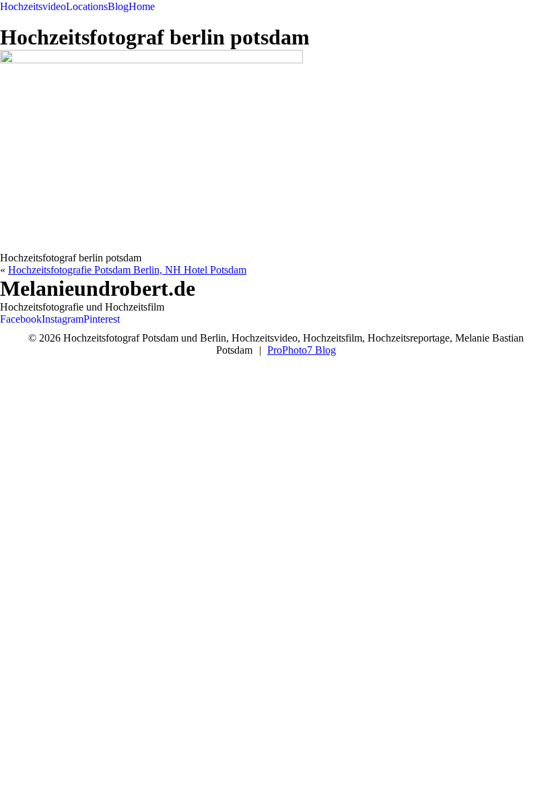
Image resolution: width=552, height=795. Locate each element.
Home (142, 6)
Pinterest (101, 319)
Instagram (62, 319)
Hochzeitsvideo (33, 6)
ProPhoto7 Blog (301, 350)
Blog (118, 6)
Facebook (21, 319)
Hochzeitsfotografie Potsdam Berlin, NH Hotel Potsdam (127, 270)
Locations (87, 6)
